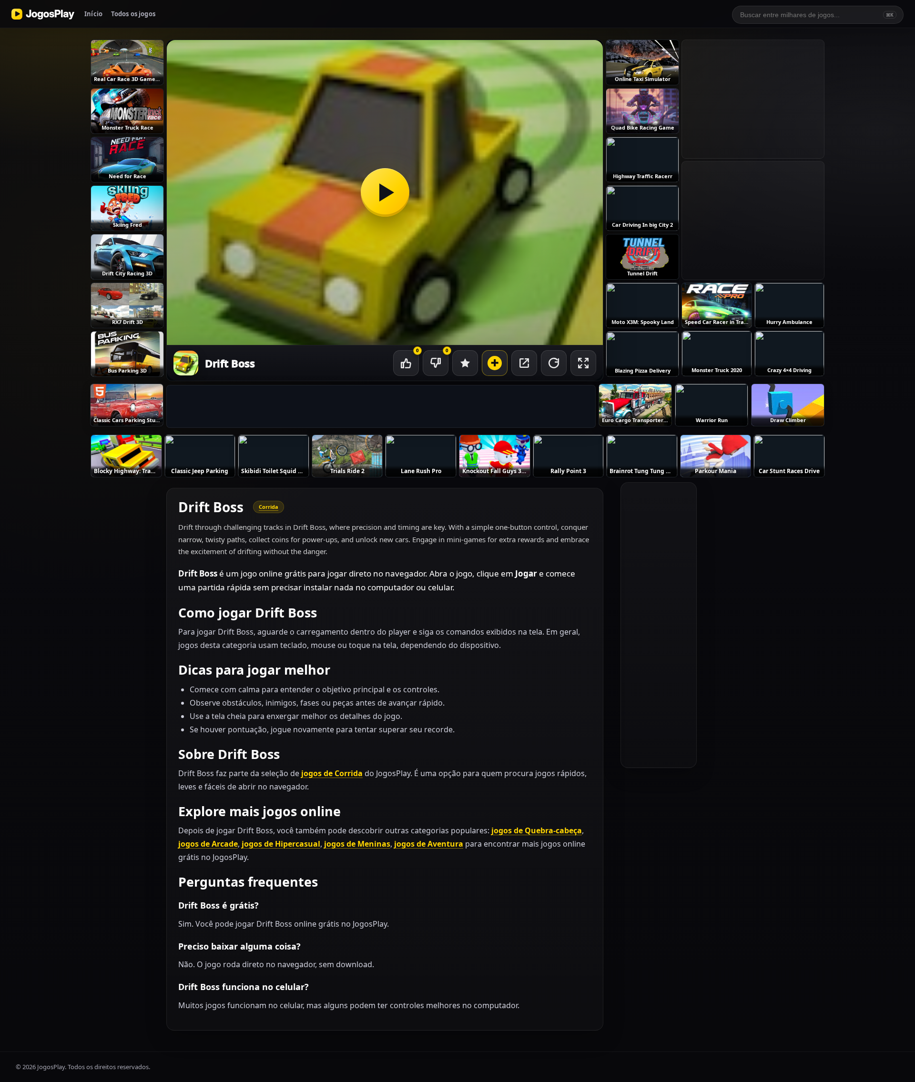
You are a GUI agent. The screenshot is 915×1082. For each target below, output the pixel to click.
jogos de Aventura (428, 844)
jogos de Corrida (332, 773)
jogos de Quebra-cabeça (536, 830)
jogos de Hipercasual (281, 844)
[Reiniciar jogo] (554, 363)
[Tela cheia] (583, 363)
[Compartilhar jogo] (524, 363)
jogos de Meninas (357, 844)
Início (93, 14)
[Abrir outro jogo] (495, 363)
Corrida (268, 506)
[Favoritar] (465, 363)
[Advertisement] (381, 406)
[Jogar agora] (385, 192)
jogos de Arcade (208, 844)
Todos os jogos (133, 14)
